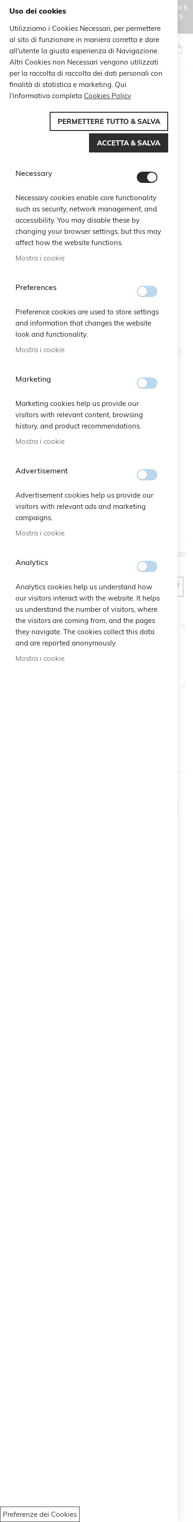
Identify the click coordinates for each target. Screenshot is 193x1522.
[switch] (147, 177)
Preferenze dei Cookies (40, 1514)
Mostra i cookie (40, 258)
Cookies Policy (107, 95)
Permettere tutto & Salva (109, 121)
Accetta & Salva (128, 142)
